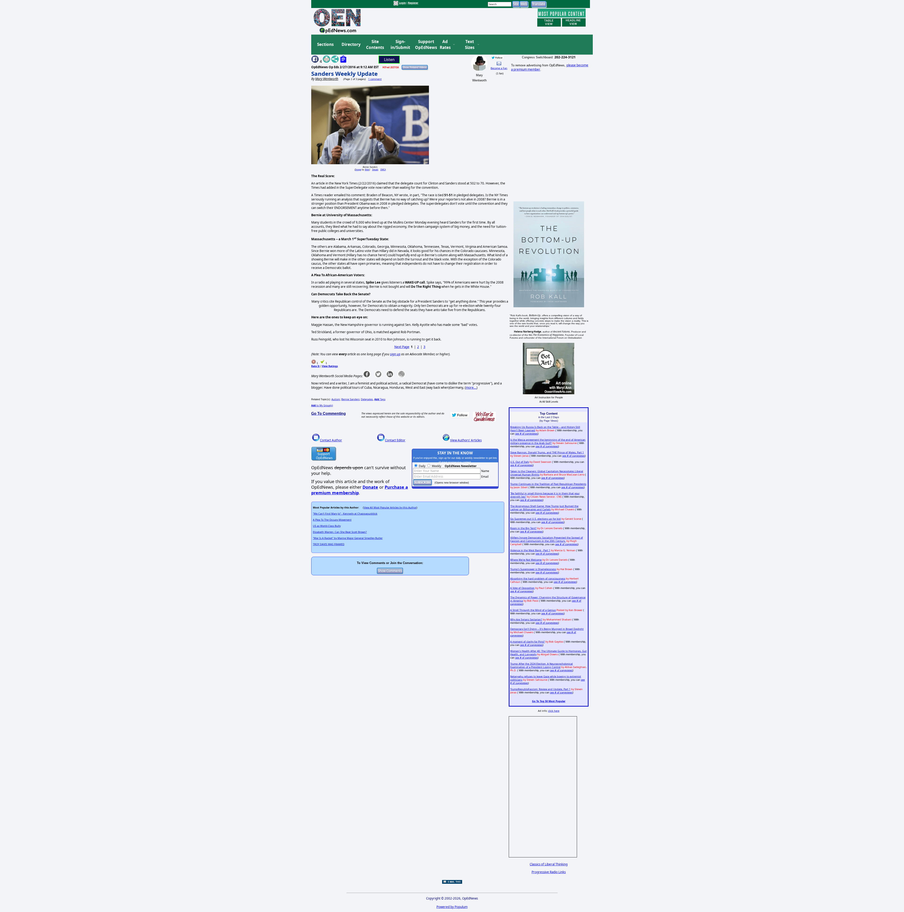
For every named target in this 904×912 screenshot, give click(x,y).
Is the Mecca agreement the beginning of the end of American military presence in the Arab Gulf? (547, 441)
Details (375, 169)
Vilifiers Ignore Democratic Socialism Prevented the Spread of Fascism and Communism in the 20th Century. (546, 539)
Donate (370, 487)
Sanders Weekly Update (344, 73)
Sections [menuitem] (325, 44)
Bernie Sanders (350, 399)
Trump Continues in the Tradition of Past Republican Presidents (548, 484)
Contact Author (331, 440)
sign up (395, 354)
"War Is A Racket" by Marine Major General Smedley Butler (348, 538)
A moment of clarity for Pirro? (527, 641)
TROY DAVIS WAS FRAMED (328, 544)
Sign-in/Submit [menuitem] (400, 44)
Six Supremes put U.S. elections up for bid (535, 518)
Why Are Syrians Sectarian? (526, 619)
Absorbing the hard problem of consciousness (537, 578)
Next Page (401, 347)
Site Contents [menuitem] (375, 44)
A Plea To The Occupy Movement (332, 519)
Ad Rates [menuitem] (445, 44)
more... (471, 387)
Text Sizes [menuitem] (469, 44)
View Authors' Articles (466, 440)
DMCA (383, 169)
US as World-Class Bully (327, 526)
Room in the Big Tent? (523, 528)
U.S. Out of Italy (519, 462)
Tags (379, 399)
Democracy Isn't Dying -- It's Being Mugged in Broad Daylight (547, 629)
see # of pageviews (526, 433)
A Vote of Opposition (522, 588)
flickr (367, 169)
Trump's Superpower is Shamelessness (533, 569)
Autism (335, 399)
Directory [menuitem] (351, 44)
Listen (389, 59)
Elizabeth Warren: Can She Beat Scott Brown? (340, 532)
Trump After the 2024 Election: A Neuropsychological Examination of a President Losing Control (541, 665)
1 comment (375, 79)
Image (358, 169)
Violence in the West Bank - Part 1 (530, 550)
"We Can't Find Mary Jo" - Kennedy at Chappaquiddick (345, 513)
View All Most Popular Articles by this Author (390, 507)
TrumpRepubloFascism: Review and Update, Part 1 (540, 689)
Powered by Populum (452, 907)
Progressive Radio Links (549, 872)
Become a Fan (499, 68)
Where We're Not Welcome (526, 559)
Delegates (367, 399)
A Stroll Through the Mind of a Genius (533, 610)
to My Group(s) (322, 405)
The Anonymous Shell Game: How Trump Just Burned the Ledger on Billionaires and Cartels (544, 507)
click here (553, 710)
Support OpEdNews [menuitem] (424, 44)
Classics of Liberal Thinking (549, 864)
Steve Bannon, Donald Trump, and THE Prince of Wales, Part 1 (547, 452)
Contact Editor (395, 440)
